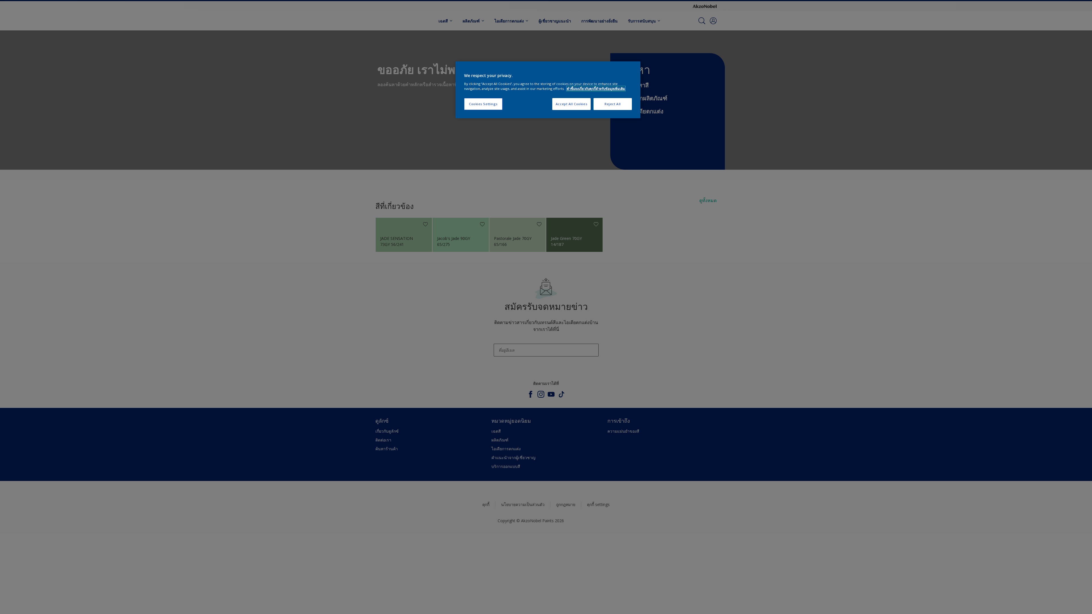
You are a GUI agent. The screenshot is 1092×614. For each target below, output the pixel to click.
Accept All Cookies (571, 104)
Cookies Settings (483, 104)
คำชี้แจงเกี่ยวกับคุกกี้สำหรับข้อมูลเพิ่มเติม (596, 88)
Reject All (613, 104)
